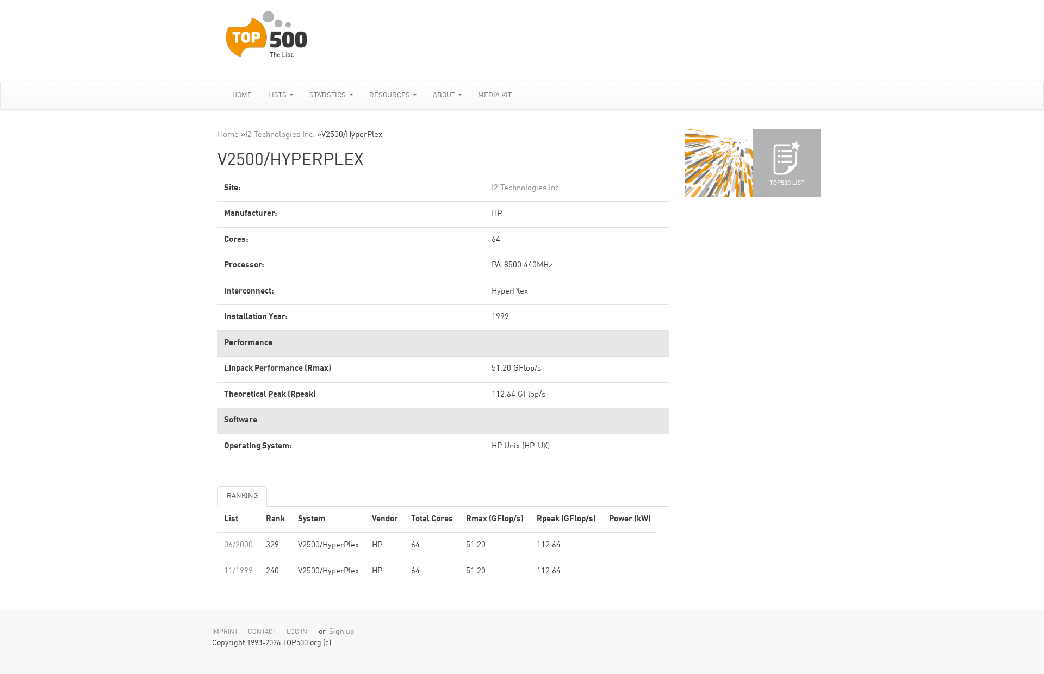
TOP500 (719, 163)
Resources (390, 95)
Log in (297, 632)
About (445, 95)
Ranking (242, 496)
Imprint (225, 632)
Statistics (328, 95)
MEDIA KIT (495, 95)
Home (242, 95)
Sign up (342, 631)
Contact (262, 632)
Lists (278, 95)
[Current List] (787, 163)
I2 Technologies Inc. (280, 135)
